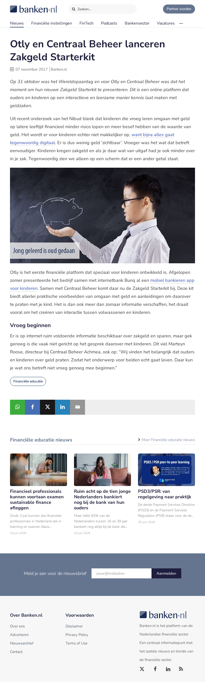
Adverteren (19, 634)
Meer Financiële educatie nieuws (168, 439)
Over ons (17, 626)
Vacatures (166, 23)
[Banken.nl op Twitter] (142, 669)
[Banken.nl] (21, 6)
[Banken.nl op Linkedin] (168, 669)
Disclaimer (74, 626)
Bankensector (137, 23)
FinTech (87, 23)
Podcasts (109, 23)
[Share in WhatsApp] (17, 407)
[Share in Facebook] (32, 407)
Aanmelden (166, 573)
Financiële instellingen (51, 23)
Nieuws (17, 23)
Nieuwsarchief (22, 643)
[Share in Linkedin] (62, 407)
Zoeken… (83, 9)
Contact (16, 651)
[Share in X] (47, 407)
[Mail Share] (77, 407)
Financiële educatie (28, 381)
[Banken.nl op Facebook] (155, 669)
